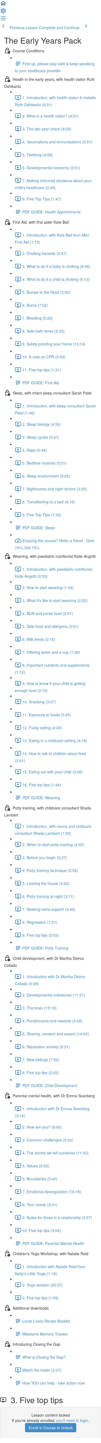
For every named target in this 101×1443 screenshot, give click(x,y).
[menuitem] (3, 12)
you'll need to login (72, 1420)
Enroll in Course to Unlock (51, 1427)
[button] (3, 5)
